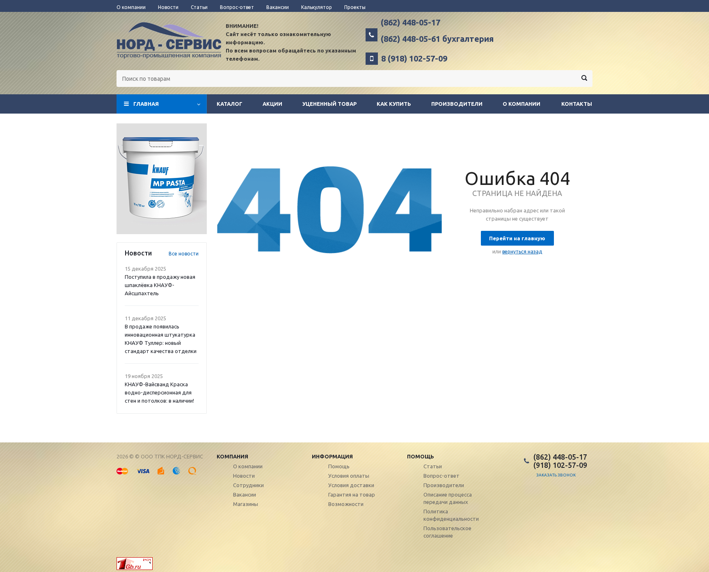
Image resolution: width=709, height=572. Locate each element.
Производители (457, 104)
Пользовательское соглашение (447, 531)
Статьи (432, 466)
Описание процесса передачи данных (447, 498)
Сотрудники (248, 485)
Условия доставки (351, 485)
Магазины (245, 504)
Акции (272, 104)
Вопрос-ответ (441, 476)
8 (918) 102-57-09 (414, 59)
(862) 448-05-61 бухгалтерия (437, 39)
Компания (232, 456)
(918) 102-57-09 (560, 465)
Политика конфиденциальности (451, 515)
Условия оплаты (348, 476)
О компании (521, 104)
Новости (244, 476)
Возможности (346, 504)
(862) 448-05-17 (410, 22)
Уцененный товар (329, 104)
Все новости (184, 253)
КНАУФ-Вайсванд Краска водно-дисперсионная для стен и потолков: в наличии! (159, 392)
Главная (146, 104)
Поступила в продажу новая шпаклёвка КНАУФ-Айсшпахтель (160, 285)
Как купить (394, 104)
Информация (332, 456)
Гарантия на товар (351, 494)
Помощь (420, 456)
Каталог (229, 104)
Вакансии (244, 494)
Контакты (576, 104)
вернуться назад (522, 251)
